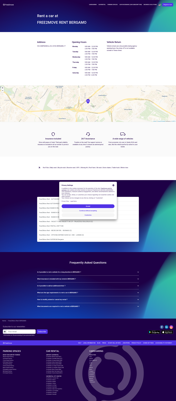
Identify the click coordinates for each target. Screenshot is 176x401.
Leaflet (154, 121)
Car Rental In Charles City (52, 378)
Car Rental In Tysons (51, 383)
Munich (91, 378)
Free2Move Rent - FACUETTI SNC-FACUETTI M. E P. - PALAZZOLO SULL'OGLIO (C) (66, 221)
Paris (90, 356)
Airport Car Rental (52, 354)
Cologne (91, 371)
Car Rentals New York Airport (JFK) (54, 371)
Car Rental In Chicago (51, 392)
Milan (90, 362)
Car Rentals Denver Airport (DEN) (54, 363)
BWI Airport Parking (7, 371)
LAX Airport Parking (7, 358)
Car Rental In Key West (51, 387)
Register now (167, 4)
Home (4, 321)
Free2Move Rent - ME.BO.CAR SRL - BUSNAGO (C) (55, 230)
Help (79, 343)
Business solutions (150, 4)
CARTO (173, 121)
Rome (90, 363)
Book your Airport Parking (11, 354)
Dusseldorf (92, 373)
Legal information (89, 343)
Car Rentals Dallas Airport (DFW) (54, 362)
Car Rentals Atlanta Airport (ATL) (53, 356)
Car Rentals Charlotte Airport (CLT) (54, 358)
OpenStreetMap (161, 121)
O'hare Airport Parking (8, 360)
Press (104, 343)
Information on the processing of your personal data (19, 335)
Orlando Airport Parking (8, 365)
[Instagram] (171, 327)
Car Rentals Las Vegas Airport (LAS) (54, 365)
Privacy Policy (136, 343)
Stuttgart (91, 380)
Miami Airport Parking (8, 367)
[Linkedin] (166, 327)
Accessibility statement (163, 343)
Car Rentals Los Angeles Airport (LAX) (55, 367)
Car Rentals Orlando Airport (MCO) (54, 373)
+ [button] (2, 88)
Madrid (91, 358)
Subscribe (42, 332)
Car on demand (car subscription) (130, 4)
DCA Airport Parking (7, 373)
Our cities (92, 354)
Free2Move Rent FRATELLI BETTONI (51, 226)
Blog (98, 343)
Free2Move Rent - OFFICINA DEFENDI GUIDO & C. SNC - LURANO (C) (61, 235)
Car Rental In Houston (51, 394)
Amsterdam (92, 382)
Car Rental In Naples (51, 381)
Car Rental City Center (53, 376)
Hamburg (91, 376)
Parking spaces (113, 4)
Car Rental (102, 4)
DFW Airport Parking (7, 362)
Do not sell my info (114, 343)
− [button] (2, 90)
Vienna (91, 367)
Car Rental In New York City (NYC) (54, 388)
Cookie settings (148, 343)
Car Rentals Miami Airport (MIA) (53, 369)
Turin (90, 365)
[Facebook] (162, 327)
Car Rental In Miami (51, 379)
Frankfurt (91, 374)
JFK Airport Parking (7, 363)
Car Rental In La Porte (51, 385)
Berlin (90, 369)
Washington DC (93, 360)
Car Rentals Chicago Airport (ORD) (54, 360)
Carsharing (93, 4)
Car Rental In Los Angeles (52, 390)
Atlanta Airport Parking (8, 356)
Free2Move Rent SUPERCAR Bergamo (51, 239)
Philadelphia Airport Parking (9, 369)
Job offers (126, 343)
